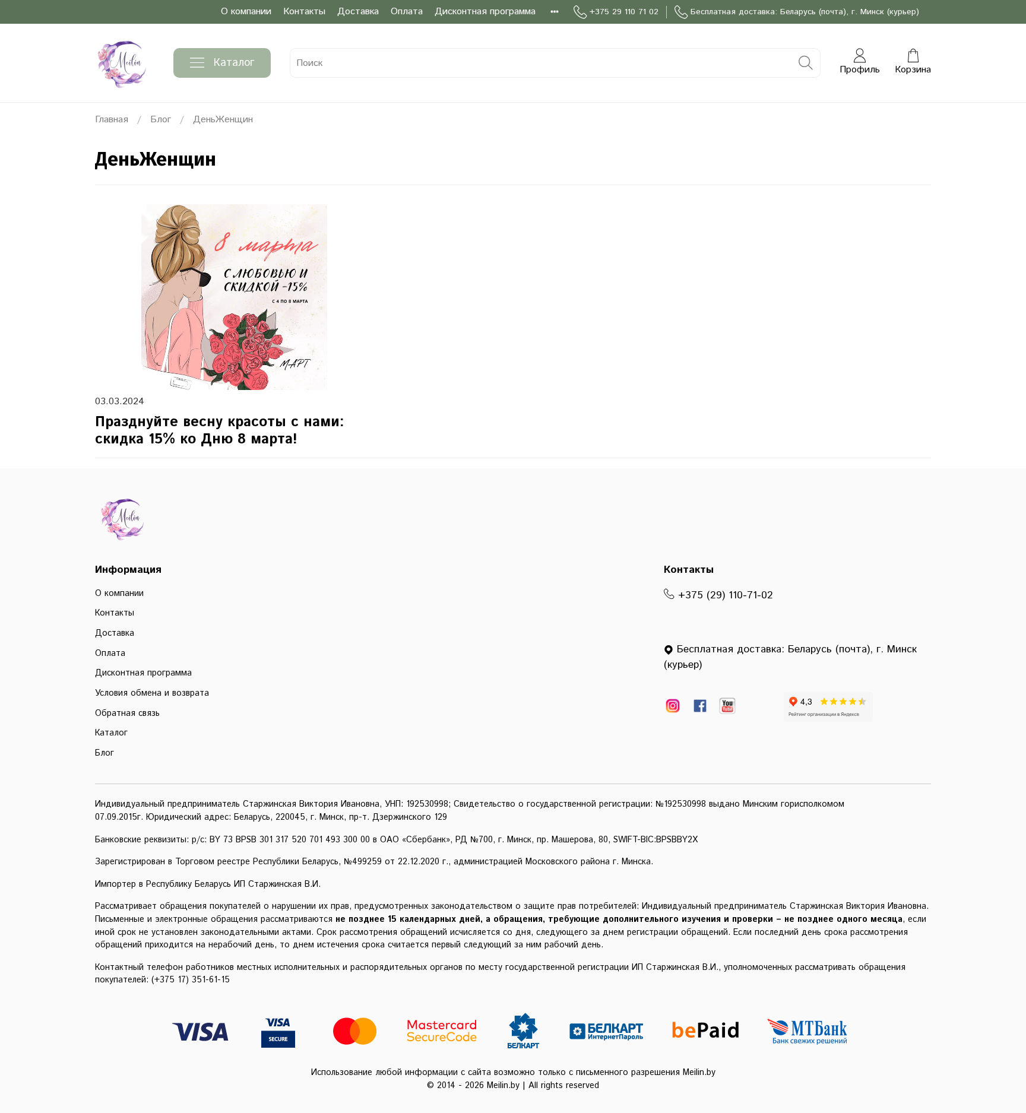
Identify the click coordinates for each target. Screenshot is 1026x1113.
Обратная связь (127, 713)
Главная (111, 119)
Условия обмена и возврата (152, 693)
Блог (160, 119)
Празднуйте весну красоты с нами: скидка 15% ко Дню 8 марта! (219, 430)
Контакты (304, 11)
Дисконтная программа (485, 11)
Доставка (358, 11)
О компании (246, 11)
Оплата (407, 11)
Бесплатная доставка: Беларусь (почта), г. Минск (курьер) (805, 12)
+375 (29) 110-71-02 (723, 595)
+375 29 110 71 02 (624, 12)
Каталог (234, 63)
